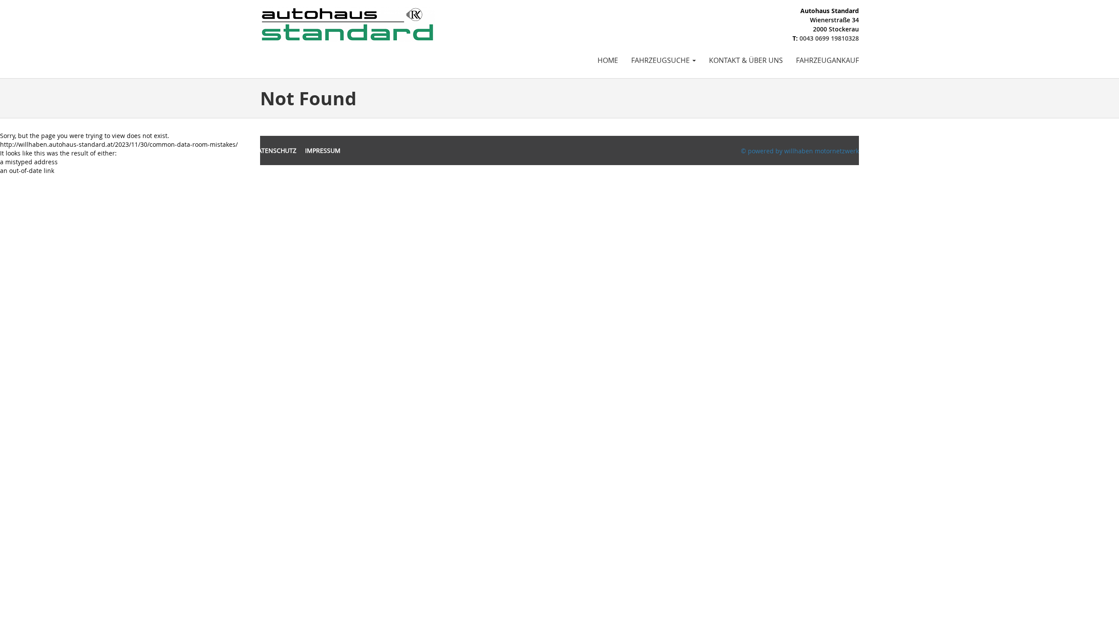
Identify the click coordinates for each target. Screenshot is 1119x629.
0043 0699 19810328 (829, 38)
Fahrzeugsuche (661, 60)
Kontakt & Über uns (746, 60)
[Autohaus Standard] (347, 23)
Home (608, 60)
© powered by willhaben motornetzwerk (800, 151)
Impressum (323, 150)
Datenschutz (275, 150)
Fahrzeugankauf (827, 60)
